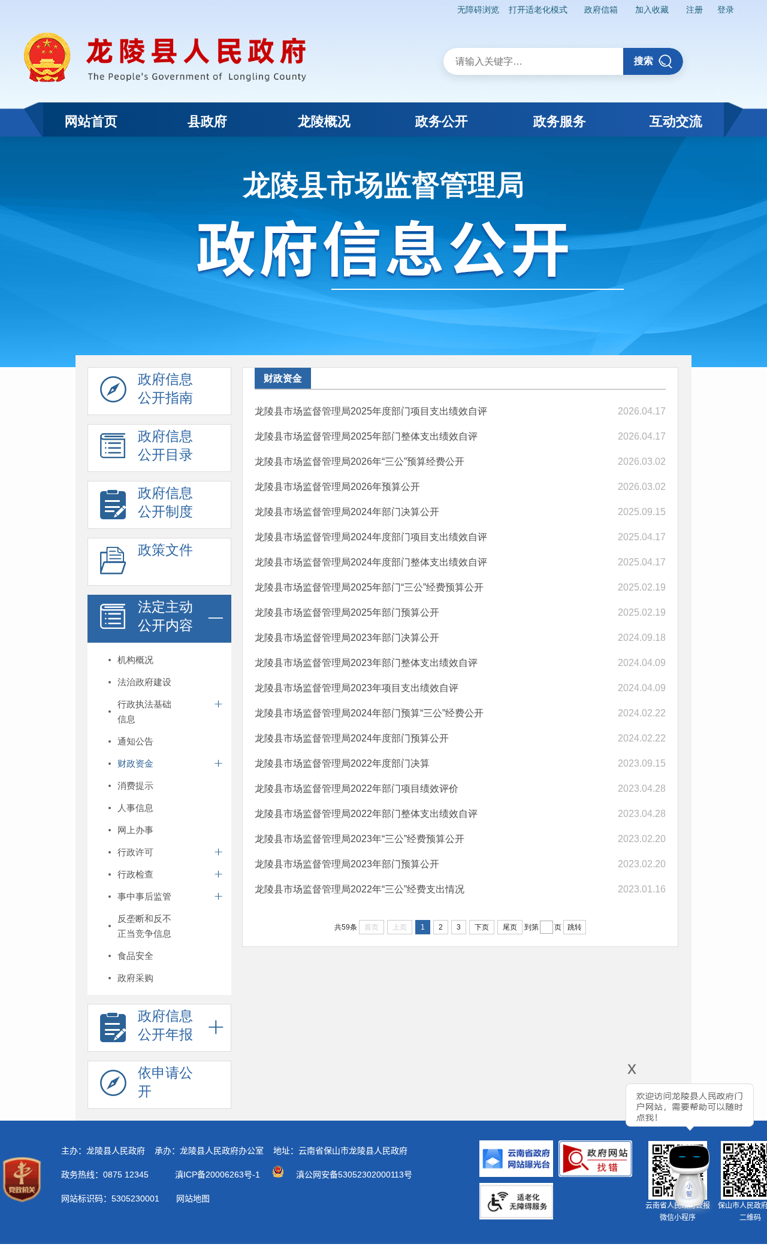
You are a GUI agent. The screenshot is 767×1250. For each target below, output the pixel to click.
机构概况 (135, 660)
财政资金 (135, 763)
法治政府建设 (144, 682)
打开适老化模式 (538, 9)
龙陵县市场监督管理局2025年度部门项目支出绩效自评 (371, 411)
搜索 (643, 61)
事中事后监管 (144, 896)
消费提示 (135, 785)
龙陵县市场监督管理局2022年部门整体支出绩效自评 (366, 814)
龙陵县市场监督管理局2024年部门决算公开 (347, 512)
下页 (482, 927)
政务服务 (559, 121)
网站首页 (91, 121)
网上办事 (135, 830)
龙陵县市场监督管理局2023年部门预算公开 (347, 864)
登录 (725, 9)
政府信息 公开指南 (165, 388)
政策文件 (165, 550)
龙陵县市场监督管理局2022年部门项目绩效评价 (356, 788)
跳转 (574, 927)
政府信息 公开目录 (165, 445)
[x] (599, 1141)
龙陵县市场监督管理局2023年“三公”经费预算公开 (359, 839)
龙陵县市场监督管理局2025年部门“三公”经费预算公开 (369, 587)
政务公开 (441, 121)
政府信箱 (601, 9)
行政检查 (135, 874)
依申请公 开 (165, 1082)
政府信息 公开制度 (165, 502)
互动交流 (676, 121)
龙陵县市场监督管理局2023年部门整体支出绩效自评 (366, 663)
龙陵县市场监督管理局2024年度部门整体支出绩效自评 (371, 562)
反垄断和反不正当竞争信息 (144, 926)
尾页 (510, 927)
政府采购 (135, 978)
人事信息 (135, 808)
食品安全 (135, 956)
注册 (694, 9)
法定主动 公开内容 (165, 616)
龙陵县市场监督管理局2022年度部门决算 (342, 763)
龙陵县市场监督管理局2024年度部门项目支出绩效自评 (371, 537)
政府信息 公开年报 (165, 1025)
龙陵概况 (324, 121)
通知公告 (135, 741)
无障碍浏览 (478, 9)
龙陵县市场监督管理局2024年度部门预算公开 (352, 738)
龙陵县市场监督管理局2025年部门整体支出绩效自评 (366, 436)
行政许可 (135, 852)
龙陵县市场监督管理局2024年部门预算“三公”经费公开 (369, 713)
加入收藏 (652, 9)
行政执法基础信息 (144, 711)
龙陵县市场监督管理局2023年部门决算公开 (347, 637)
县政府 (207, 121)
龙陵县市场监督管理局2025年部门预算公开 (347, 612)
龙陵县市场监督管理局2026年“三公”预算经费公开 (359, 461)
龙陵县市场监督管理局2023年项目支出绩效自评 (356, 688)
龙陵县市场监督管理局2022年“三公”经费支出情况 (359, 889)
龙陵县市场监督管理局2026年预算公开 (337, 487)
